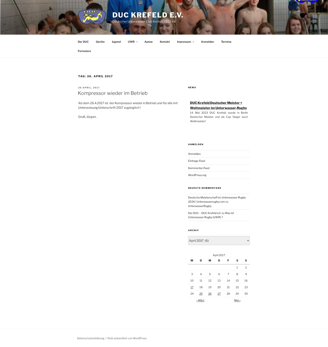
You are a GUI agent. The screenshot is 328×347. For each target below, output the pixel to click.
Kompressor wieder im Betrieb (113, 93)
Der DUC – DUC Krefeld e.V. (204, 213)
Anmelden (207, 41)
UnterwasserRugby (199, 206)
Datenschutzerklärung (90, 338)
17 (192, 287)
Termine (226, 41)
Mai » (237, 300)
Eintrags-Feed (196, 160)
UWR (131, 41)
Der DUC (83, 41)
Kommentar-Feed (198, 168)
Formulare (84, 51)
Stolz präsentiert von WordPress (127, 338)
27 (219, 293)
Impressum (184, 41)
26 (209, 293)
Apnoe (148, 41)
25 (201, 293)
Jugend (116, 41)
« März (200, 300)
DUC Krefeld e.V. (148, 15)
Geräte (100, 41)
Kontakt (165, 41)
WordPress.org (197, 175)
